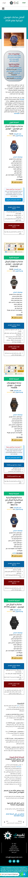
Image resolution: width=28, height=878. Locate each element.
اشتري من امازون (17, 182)
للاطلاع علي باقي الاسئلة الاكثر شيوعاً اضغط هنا (15, 815)
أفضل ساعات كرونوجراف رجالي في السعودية (14, 72)
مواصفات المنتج (14, 167)
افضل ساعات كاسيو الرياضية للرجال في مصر (14, 77)
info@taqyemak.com (14, 857)
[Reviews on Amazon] (10, 135)
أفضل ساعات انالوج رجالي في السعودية (14, 68)
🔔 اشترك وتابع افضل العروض (13, 200)
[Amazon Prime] (14, 553)
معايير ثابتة (18, 766)
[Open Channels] (23, 874)
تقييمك (17, 706)
